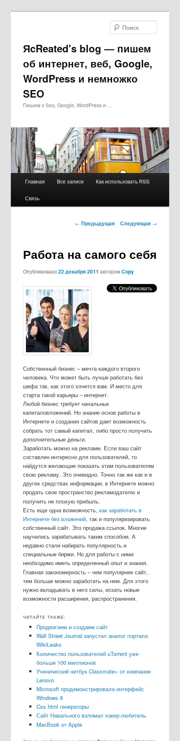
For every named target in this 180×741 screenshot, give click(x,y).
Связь (32, 197)
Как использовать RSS (122, 181)
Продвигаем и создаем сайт (72, 627)
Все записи (70, 181)
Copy (127, 271)
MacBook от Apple (59, 724)
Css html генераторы (62, 706)
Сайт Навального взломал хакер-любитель (91, 715)
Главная (35, 181)
